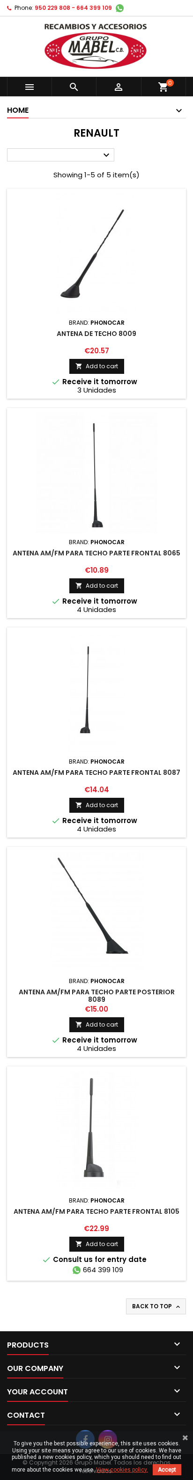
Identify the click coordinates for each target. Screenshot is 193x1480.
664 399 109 (103, 1270)
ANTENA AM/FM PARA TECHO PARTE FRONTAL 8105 (96, 1211)
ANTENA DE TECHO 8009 (96, 333)
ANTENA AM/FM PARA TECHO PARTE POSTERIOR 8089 (97, 995)
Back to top (157, 1306)
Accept (167, 1469)
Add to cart (96, 366)
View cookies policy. (122, 1469)
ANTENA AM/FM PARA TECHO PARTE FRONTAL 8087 (96, 772)
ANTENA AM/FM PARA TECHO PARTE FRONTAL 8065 (96, 553)
